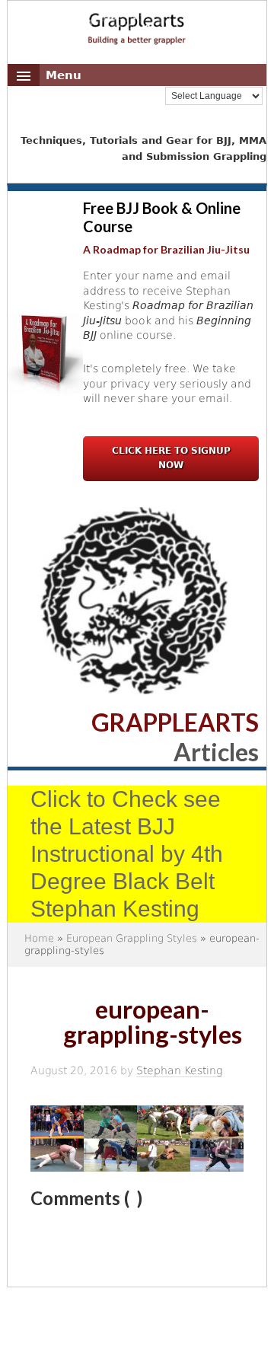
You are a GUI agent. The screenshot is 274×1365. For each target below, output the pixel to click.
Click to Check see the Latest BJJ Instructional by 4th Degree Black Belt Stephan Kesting (126, 853)
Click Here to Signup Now (171, 458)
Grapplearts (137, 23)
